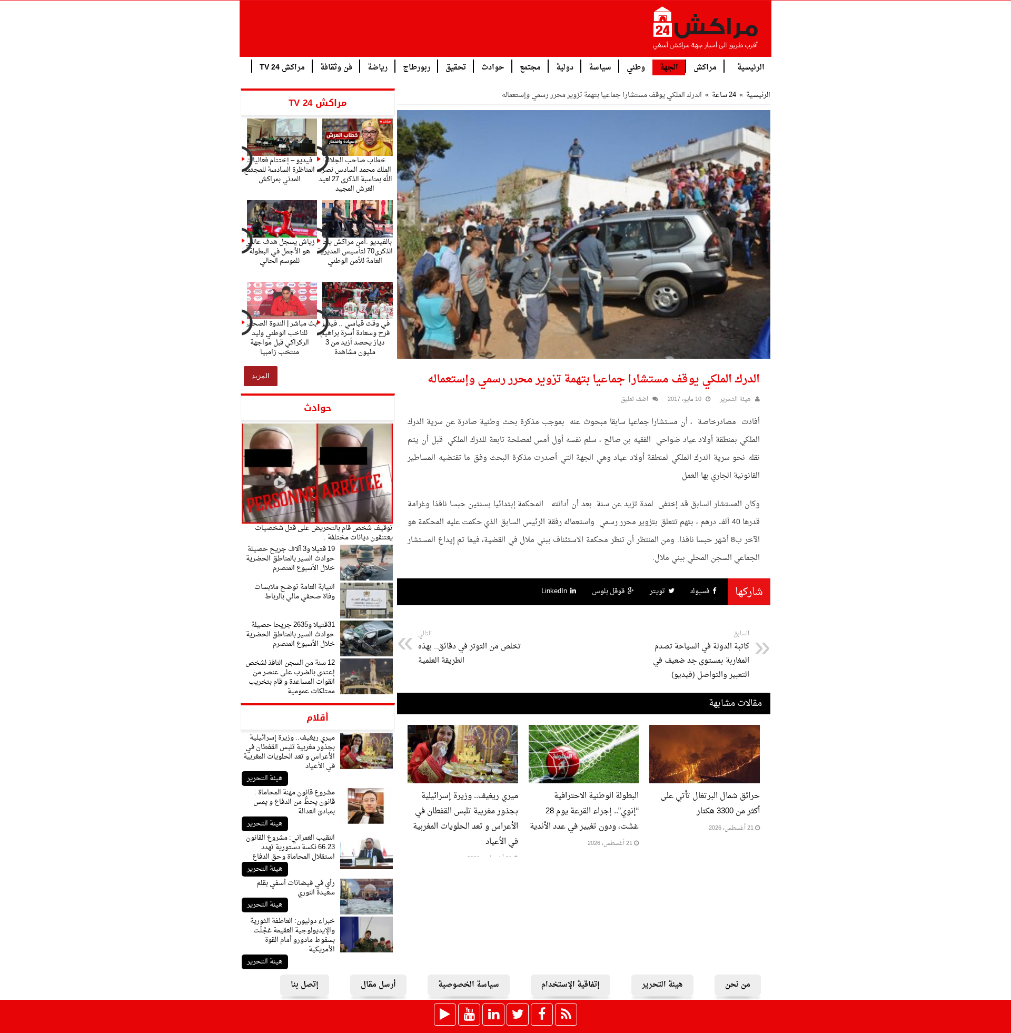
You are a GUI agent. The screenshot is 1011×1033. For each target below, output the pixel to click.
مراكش (705, 67)
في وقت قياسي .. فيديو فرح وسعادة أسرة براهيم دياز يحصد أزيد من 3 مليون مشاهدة (355, 338)
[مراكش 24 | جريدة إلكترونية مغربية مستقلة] (706, 32)
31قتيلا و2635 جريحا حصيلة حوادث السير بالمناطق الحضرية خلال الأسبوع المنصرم (290, 634)
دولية (564, 67)
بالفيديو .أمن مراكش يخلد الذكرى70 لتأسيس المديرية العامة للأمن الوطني (355, 251)
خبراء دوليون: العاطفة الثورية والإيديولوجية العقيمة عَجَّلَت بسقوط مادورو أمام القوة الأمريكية (292, 935)
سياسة (600, 67)
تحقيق (455, 67)
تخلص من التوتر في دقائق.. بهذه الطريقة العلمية (469, 648)
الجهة (669, 68)
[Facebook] (542, 1015)
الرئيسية (751, 67)
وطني (636, 67)
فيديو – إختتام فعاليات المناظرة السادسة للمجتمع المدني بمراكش (279, 170)
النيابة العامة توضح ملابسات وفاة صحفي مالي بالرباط (294, 592)
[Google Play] (445, 1015)
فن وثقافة (336, 67)
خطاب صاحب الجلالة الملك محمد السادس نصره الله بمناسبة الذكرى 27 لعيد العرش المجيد (355, 174)
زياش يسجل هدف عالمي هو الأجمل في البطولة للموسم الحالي (279, 251)
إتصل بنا (305, 985)
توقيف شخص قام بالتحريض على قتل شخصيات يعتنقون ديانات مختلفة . (324, 533)
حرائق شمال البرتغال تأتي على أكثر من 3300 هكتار (710, 804)
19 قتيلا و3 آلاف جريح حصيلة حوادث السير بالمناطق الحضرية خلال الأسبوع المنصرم (290, 559)
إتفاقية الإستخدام (570, 985)
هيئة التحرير (265, 778)
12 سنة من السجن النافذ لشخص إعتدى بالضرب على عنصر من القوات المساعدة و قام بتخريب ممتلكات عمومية (290, 677)
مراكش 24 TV (282, 67)
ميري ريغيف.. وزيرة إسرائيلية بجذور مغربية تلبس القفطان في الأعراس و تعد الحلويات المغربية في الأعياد (289, 752)
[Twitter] (518, 1015)
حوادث (492, 67)
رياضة (378, 67)
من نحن (737, 985)
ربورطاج (416, 67)
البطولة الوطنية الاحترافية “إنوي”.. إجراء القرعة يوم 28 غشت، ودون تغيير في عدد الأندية (584, 811)
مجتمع (530, 67)
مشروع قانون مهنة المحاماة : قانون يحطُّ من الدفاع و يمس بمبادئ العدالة (294, 802)
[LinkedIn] (493, 1015)
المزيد (261, 376)
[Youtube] (469, 1015)
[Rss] (566, 1015)
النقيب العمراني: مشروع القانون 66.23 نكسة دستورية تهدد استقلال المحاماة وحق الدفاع (290, 847)
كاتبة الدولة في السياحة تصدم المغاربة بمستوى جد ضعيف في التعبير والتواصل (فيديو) (701, 655)
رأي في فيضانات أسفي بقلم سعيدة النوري (295, 888)
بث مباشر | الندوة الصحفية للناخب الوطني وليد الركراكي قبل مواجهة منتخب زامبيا (279, 338)
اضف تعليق (634, 399)
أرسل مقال (378, 985)
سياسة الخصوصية (468, 985)
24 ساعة (724, 95)
